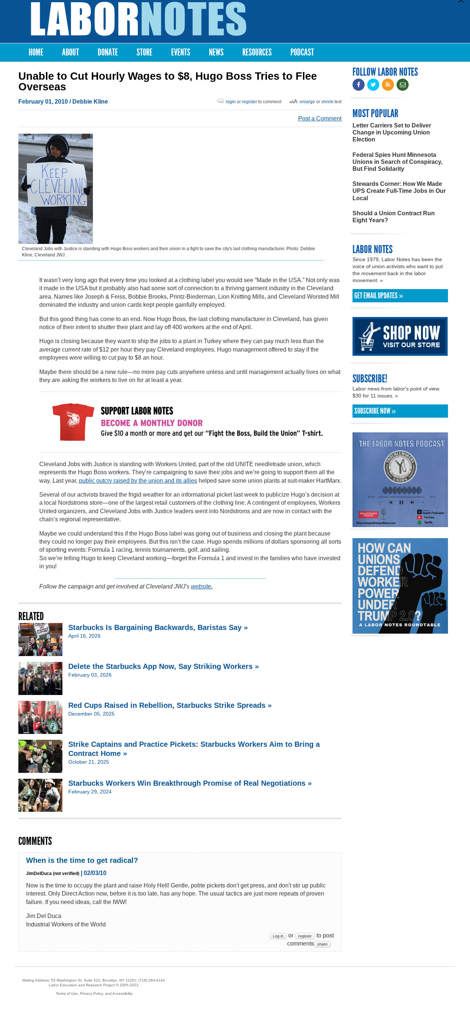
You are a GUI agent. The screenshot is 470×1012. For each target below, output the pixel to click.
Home (36, 52)
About (70, 52)
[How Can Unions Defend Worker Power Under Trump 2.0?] (400, 630)
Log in (278, 936)
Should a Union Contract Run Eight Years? (393, 216)
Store (144, 52)
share (322, 944)
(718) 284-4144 (151, 980)
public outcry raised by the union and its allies (138, 481)
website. (202, 586)
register (249, 101)
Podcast (302, 52)
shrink (327, 101)
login (231, 101)
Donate (108, 52)
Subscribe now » (375, 411)
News (216, 52)
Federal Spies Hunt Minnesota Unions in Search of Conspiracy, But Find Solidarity (397, 162)
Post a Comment (319, 118)
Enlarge (307, 101)
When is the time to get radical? (82, 860)
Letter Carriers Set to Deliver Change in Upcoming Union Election (391, 132)
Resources (257, 52)
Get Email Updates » (378, 295)
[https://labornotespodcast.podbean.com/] (400, 524)
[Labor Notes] (138, 19)
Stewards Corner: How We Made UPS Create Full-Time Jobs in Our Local (399, 191)
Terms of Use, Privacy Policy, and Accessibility (94, 993)
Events (180, 52)
